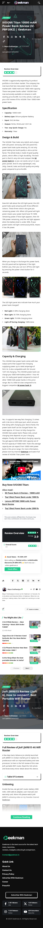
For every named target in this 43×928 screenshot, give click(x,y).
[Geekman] (21, 3)
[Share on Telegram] (20, 37)
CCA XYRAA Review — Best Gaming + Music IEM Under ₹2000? (13, 624)
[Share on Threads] (24, 37)
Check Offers (12, 569)
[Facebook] (34, 589)
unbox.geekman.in (11, 565)
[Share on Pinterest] (23, 581)
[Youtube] (31, 911)
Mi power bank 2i (24, 385)
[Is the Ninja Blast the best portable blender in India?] (35, 660)
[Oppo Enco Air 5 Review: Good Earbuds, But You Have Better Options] (35, 637)
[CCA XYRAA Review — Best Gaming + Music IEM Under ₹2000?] (35, 624)
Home (4, 14)
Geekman (24, 452)
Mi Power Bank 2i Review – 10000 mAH (22, 493)
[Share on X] (8, 37)
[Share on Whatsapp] (12, 37)
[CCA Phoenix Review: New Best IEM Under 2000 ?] (35, 649)
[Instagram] (40, 589)
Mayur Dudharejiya (11, 46)
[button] (4, 2)
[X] (31, 903)
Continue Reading (21, 817)
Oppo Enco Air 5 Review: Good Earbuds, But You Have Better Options (14, 638)
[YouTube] (37, 589)
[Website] (31, 589)
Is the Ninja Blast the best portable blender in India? (13, 659)
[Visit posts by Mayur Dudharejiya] (4, 589)
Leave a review (33, 609)
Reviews (6, 18)
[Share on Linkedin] (16, 37)
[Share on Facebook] (4, 37)
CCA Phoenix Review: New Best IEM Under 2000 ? (14, 648)
